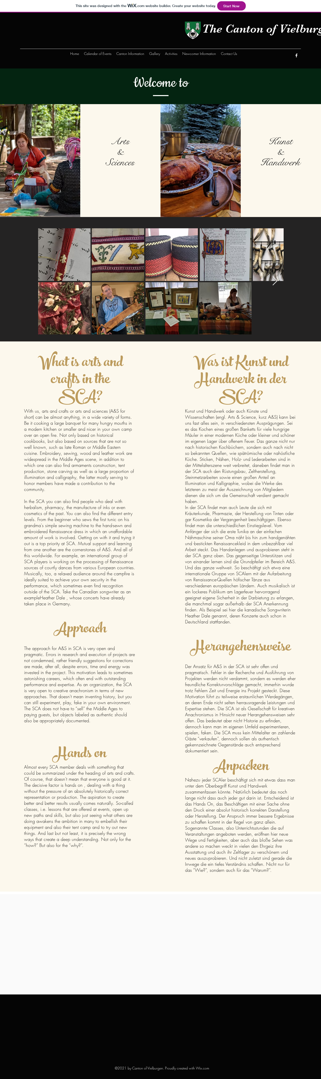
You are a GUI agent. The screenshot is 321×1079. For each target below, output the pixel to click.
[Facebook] (296, 55)
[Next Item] (275, 281)
